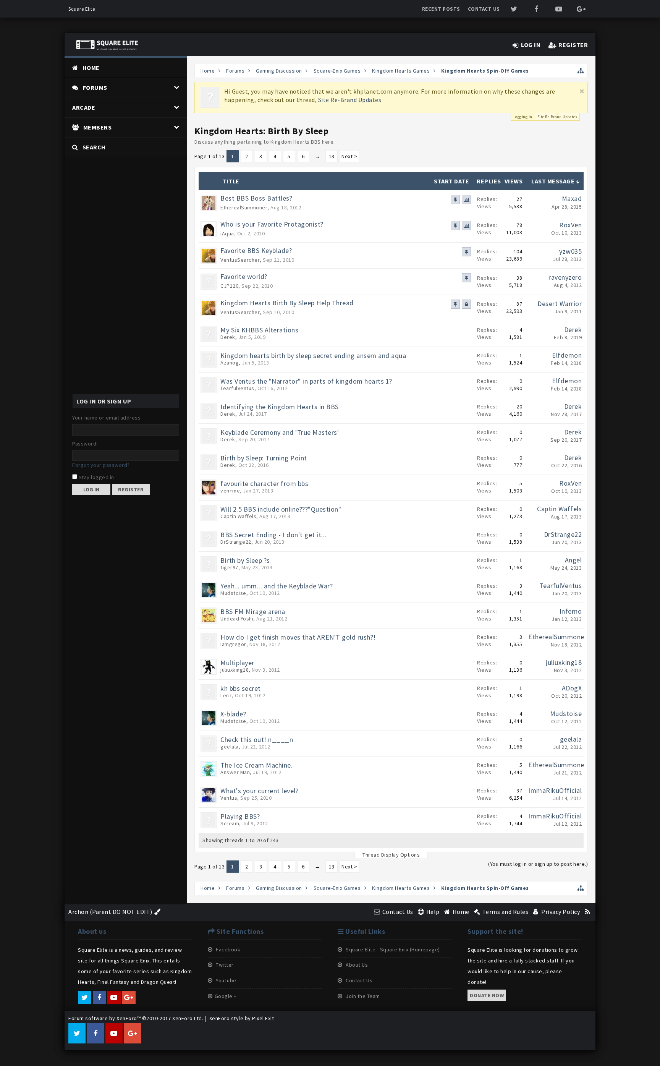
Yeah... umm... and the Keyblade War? (276, 586)
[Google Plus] (581, 9)
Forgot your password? (101, 465)
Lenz (226, 695)
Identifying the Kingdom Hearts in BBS (279, 406)
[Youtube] (558, 9)
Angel (573, 560)
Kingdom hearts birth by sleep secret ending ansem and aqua (313, 355)
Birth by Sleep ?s (245, 560)
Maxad (572, 198)
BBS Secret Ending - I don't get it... (273, 534)
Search (94, 147)
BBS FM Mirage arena (252, 611)
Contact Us (484, 9)
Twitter (224, 964)
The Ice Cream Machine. (256, 765)
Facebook (228, 949)
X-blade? (233, 714)
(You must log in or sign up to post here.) (538, 863)
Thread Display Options (391, 855)
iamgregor (233, 644)
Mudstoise (233, 593)
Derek (227, 337)
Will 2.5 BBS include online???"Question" (280, 509)
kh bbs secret (240, 688)
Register (131, 489)
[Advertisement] (125, 271)
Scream (229, 823)
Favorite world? (243, 276)
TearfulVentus (237, 388)
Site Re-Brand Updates (350, 100)
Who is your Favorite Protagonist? (272, 224)
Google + (226, 996)
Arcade (83, 107)
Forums (95, 87)
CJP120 (229, 285)
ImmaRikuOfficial (555, 790)
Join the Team (362, 996)
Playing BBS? (240, 816)
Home (91, 67)
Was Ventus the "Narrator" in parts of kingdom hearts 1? (306, 381)
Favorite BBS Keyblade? (256, 250)
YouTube (225, 980)
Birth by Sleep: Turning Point (263, 458)
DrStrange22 (235, 541)
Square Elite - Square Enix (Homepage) (392, 949)
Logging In (522, 116)
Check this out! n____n (256, 739)
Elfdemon (567, 355)
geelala (229, 746)
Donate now (487, 995)
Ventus (228, 797)
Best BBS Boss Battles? (256, 198)
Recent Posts (441, 9)
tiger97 (229, 567)
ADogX (572, 688)
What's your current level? (259, 790)
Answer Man (235, 772)
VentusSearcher (240, 259)
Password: (85, 443)
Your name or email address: (107, 417)
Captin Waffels (238, 516)
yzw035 (570, 251)
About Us (356, 964)
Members (97, 127)
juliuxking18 (234, 669)
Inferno (571, 611)
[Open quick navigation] (581, 71)
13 (332, 156)
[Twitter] (514, 9)
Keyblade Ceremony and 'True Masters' (279, 432)
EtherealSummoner (243, 207)
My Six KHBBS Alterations (259, 330)
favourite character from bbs (264, 483)
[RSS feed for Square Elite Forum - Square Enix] (588, 911)
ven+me (230, 490)
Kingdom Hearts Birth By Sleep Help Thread (287, 302)
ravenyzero (565, 277)
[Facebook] (536, 9)
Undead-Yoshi (236, 618)
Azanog (229, 362)
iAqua (227, 233)
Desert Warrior (559, 303)
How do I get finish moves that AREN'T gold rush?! (298, 637)
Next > (349, 156)
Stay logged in (95, 477)
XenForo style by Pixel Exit (241, 1018)
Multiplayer (237, 662)
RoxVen (570, 224)
